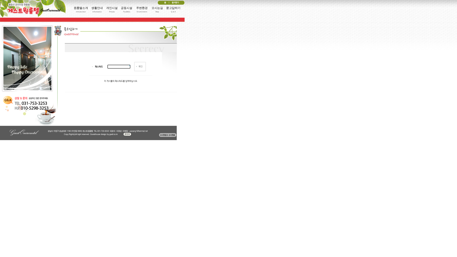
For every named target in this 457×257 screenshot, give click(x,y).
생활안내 (97, 9)
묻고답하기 (173, 9)
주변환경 (142, 9)
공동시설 (126, 9)
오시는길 (157, 9)
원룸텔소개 (81, 9)
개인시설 (112, 9)
